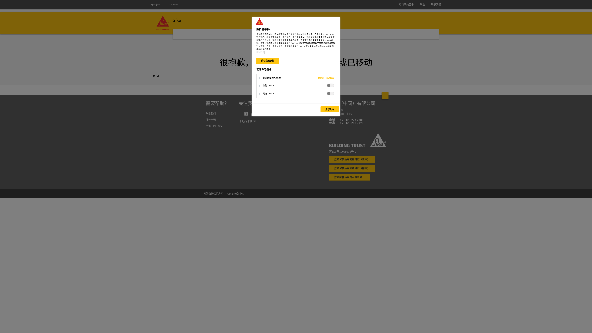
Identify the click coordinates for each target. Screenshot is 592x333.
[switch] (330, 85)
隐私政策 (260, 52)
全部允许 (329, 109)
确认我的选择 (267, 61)
